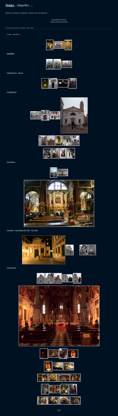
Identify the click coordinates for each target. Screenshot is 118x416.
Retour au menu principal (59, 21)
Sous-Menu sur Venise (59, 19)
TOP (59, 410)
